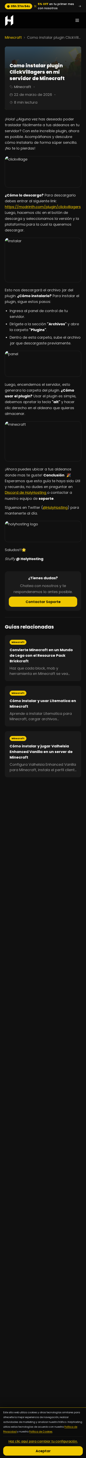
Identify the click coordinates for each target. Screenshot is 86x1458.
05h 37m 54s (20, 6)
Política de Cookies (40, 1431)
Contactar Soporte (43, 601)
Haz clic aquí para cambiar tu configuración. (43, 1441)
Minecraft (13, 37)
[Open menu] (77, 20)
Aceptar (43, 1450)
